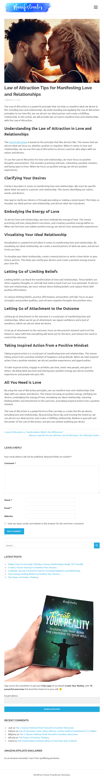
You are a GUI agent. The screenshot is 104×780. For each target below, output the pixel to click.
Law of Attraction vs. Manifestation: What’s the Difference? (34, 432)
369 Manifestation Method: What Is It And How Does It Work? (47, 740)
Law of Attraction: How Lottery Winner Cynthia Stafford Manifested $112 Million (58, 731)
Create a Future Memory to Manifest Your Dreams (32, 567)
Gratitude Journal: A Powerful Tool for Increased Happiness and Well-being (44, 570)
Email (8, 507)
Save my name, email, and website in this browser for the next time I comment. (46, 523)
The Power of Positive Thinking (23, 577)
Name (8, 499)
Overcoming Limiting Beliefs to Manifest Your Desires (34, 573)
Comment (10, 463)
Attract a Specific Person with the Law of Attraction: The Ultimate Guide (63, 435)
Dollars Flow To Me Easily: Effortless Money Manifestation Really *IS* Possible (45, 564)
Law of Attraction (18, 142)
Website (8, 516)
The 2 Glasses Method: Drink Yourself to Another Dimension (45, 727)
